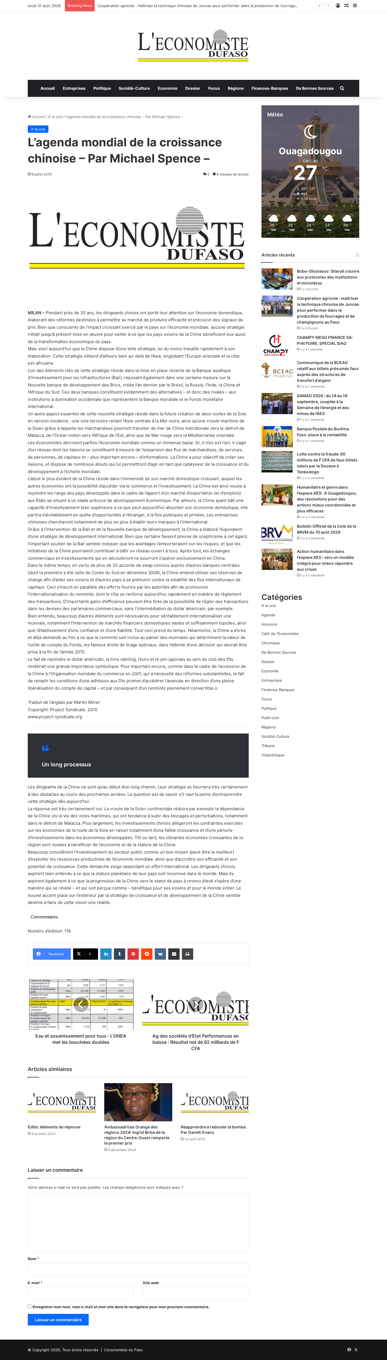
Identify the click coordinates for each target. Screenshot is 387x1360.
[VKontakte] (160, 954)
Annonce (269, 624)
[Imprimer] (187, 954)
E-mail (35, 1282)
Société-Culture (134, 88)
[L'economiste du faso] (193, 43)
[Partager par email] (174, 954)
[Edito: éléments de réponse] (62, 1102)
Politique (102, 88)
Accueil (48, 88)
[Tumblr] (119, 954)
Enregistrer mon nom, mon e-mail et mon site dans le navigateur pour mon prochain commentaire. (121, 1307)
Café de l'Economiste (280, 633)
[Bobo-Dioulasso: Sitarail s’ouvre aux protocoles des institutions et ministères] (277, 279)
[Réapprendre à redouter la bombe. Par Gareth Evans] (215, 1102)
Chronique (270, 643)
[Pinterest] (133, 954)
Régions (236, 88)
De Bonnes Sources (315, 88)
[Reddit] (146, 954)
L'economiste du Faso (123, 1350)
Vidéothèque (272, 755)
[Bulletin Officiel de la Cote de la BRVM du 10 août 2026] (277, 534)
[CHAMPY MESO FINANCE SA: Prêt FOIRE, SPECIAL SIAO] (277, 345)
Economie (167, 88)
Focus (214, 88)
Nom (33, 1258)
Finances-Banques (270, 88)
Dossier (192, 88)
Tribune (268, 745)
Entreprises (74, 88)
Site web (151, 1282)
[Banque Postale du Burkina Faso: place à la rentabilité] (277, 436)
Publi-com (270, 717)
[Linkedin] (106, 954)
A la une (55, 116)
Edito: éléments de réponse (54, 1126)
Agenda (268, 615)
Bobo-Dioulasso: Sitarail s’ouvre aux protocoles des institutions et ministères (328, 277)
